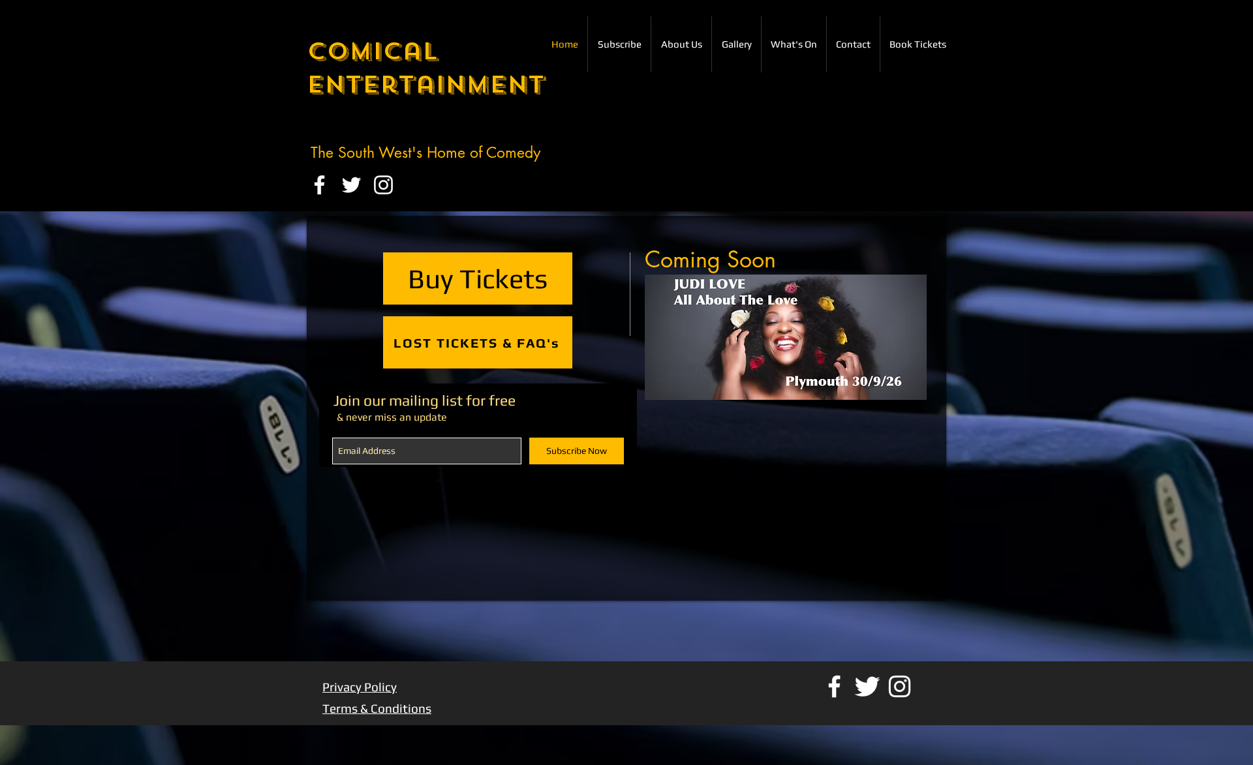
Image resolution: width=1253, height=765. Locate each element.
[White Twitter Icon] (351, 185)
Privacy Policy (359, 687)
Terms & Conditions (376, 708)
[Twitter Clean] (867, 686)
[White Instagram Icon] (383, 185)
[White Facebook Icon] (319, 185)
